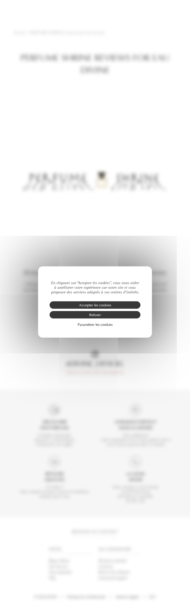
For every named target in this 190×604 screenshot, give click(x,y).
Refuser (95, 314)
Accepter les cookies (95, 305)
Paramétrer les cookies (95, 324)
